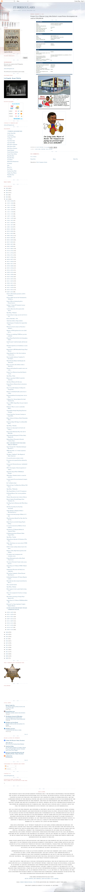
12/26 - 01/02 (10, 201)
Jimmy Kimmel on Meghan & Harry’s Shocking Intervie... (15, 511)
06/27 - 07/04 (10, 257)
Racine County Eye (10, 705)
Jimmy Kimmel (10, 150)
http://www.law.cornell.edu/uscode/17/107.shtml (42, 878)
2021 (7, 199)
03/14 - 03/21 (10, 289)
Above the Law (9, 742)
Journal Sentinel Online (12, 152)
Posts (7, 766)
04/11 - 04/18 (10, 281)
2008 (7, 658)
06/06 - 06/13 (10, 263)
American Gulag (10, 746)
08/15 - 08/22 (10, 242)
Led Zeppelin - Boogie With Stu (12, 78)
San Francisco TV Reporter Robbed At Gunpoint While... (15, 530)
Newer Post (33, 159)
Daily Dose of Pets (11, 146)
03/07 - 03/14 (10, 292)
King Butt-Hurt (10, 156)
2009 (7, 656)
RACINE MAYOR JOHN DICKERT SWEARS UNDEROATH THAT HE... (17, 608)
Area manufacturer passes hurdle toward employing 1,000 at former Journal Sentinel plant (15, 718)
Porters (43, 149)
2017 (7, 638)
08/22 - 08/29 (10, 240)
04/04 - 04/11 (10, 283)
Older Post (75, 159)
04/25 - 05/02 (10, 276)
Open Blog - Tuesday (11, 537)
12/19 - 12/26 (10, 203)
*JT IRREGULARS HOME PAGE (14, 131)
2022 (7, 197)
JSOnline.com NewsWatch (12, 722)
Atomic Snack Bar (11, 133)
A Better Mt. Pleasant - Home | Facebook (15, 740)
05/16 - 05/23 (10, 270)
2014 (7, 645)
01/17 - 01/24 (10, 625)
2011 (7, 651)
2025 (7, 190)
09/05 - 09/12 (10, 235)
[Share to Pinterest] (56, 147)
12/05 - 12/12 (10, 207)
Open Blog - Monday (11, 587)
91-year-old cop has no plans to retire (15, 458)
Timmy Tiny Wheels (12, 173)
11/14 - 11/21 (10, 214)
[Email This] (50, 147)
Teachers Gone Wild (11, 171)
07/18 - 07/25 (10, 250)
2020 (7, 632)
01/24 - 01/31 (10, 623)
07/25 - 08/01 (10, 248)
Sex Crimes (9, 169)
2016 (7, 641)
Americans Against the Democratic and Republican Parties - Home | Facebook (15, 753)
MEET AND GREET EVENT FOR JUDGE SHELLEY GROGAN (16, 443)
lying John (38, 149)
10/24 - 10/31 (10, 220)
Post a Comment (33, 156)
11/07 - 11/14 (10, 216)
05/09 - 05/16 (10, 272)
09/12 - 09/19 (10, 233)
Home (54, 159)
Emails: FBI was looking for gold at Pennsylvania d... (14, 302)
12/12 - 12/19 (10, 205)
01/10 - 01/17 (10, 627)
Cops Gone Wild (11, 142)
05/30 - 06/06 (10, 266)
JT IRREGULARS (24, 7)
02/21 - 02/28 (10, 614)
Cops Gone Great (11, 140)
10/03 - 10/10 (10, 227)
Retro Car (9, 167)
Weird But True (10, 174)
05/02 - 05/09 (10, 274)
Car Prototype (10, 135)
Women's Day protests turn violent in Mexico (17, 497)
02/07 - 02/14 (10, 618)
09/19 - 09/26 (10, 231)
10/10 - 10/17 (10, 224)
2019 (7, 634)
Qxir (8, 165)
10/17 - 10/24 (10, 222)
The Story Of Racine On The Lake (14, 382)
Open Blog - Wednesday (12, 489)
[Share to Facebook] (55, 147)
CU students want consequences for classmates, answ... (14, 555)
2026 (7, 188)
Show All (26, 734)
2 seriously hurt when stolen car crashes (13, 730)
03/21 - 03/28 (10, 287)
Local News (10, 159)
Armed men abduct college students (15, 320)
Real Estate (49, 149)
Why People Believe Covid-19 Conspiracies (16, 491)
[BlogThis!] (51, 147)
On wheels (9, 163)
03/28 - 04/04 (10, 285)
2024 (7, 192)
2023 (7, 195)
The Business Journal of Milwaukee (14, 716)
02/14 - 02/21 (10, 616)
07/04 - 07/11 (10, 255)
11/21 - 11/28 (10, 211)
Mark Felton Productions (13, 161)
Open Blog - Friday (11, 376)
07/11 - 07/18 (10, 253)
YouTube (9, 176)
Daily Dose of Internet (12, 144)
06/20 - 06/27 (10, 259)
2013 (7, 647)
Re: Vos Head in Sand (11, 483)
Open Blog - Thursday (12, 425)
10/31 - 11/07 (10, 218)
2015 (7, 643)
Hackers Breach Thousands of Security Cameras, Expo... (15, 440)
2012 (7, 649)
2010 (7, 654)
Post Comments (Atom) (42, 162)
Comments (8, 769)
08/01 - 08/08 (10, 246)
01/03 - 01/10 (10, 629)
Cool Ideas (9, 139)
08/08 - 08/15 (10, 244)
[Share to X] (53, 147)
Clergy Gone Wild (11, 137)
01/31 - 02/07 (10, 621)
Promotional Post (9, 757)
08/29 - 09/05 (10, 237)
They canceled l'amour (12, 584)
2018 (7, 636)
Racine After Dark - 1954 (12, 318)
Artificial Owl (9, 756)
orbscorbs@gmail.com (9, 68)
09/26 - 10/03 (10, 229)
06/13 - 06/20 (10, 261)
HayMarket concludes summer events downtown (15, 712)
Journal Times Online (12, 154)
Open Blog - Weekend (12, 312)
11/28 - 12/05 (10, 209)
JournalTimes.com (10, 711)
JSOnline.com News (10, 728)
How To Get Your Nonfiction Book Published (15, 744)
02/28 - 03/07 (10, 612)
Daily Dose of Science (12, 148)
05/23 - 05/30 (10, 268)
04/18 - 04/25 (10, 279)
